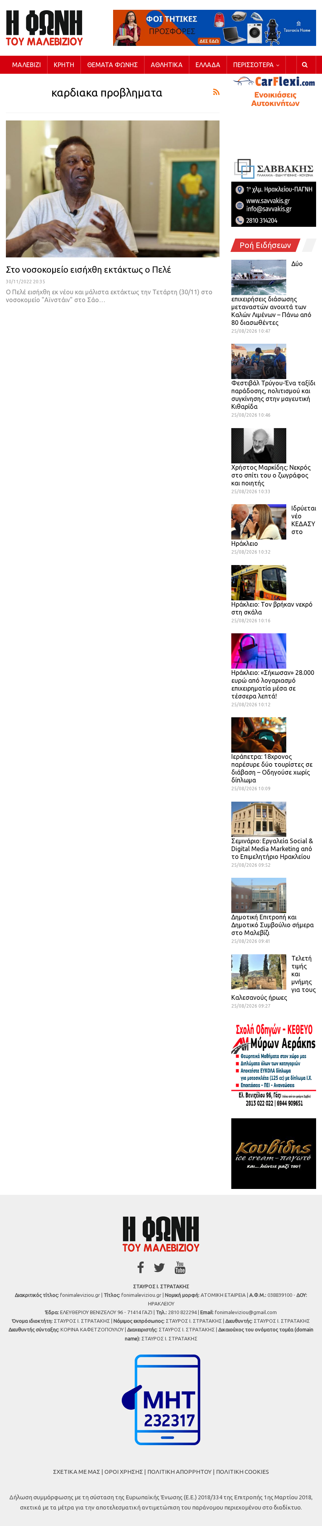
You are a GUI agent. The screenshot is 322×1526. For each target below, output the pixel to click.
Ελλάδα (208, 64)
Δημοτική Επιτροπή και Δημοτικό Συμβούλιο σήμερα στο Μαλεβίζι (272, 924)
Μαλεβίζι (26, 64)
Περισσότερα (253, 64)
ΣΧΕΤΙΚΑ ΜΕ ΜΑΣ (76, 1471)
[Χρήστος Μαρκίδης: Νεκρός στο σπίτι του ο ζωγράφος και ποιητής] (258, 445)
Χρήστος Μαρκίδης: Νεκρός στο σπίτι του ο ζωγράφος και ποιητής (271, 475)
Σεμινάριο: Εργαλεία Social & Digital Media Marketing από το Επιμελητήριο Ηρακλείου (272, 848)
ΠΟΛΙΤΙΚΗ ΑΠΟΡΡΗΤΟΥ (179, 1471)
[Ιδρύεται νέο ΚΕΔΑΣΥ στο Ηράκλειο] (258, 522)
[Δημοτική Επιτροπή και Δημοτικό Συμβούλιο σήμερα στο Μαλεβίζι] (258, 895)
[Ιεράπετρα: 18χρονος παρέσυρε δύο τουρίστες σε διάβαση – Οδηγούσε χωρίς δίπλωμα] (258, 735)
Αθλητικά (167, 64)
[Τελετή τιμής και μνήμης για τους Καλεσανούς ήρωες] (258, 972)
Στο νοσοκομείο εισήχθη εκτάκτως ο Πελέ (88, 269)
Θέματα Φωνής (112, 64)
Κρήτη (64, 64)
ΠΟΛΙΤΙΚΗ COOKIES (242, 1471)
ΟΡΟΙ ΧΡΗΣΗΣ (123, 1471)
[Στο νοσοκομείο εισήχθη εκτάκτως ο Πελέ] (113, 188)
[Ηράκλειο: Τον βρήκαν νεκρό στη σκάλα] (258, 582)
